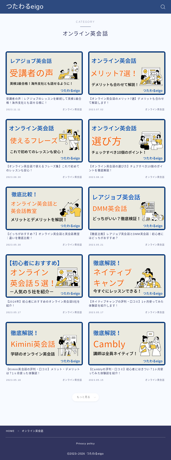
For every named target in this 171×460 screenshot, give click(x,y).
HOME (10, 431)
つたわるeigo (25, 6)
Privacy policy (85, 443)
